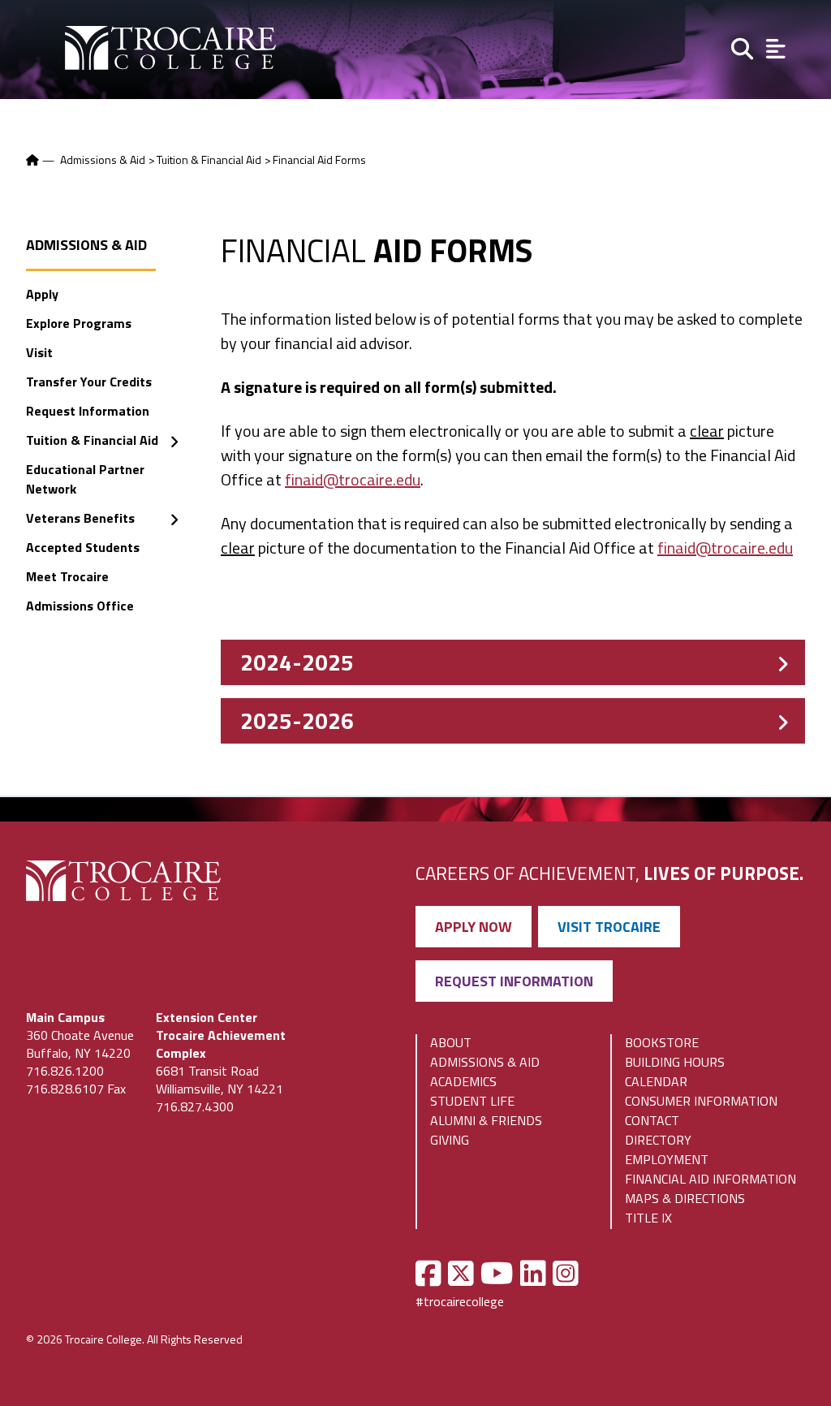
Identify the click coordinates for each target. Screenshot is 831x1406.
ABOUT (450, 1042)
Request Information (87, 411)
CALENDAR (656, 1081)
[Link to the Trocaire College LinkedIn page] (533, 1273)
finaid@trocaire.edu (352, 479)
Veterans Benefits (80, 518)
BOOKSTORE (662, 1042)
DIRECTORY (658, 1139)
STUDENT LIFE (472, 1101)
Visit (39, 352)
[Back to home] (33, 159)
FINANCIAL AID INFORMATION (710, 1178)
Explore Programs (78, 323)
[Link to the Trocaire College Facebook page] (428, 1273)
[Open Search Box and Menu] (740, 47)
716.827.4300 (195, 1106)
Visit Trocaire (609, 927)
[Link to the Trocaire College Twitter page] (461, 1273)
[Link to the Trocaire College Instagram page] (566, 1273)
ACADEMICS (463, 1081)
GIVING (449, 1139)
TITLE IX (648, 1217)
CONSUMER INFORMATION (701, 1101)
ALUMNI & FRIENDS (486, 1120)
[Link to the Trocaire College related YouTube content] (497, 1273)
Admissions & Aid (102, 159)
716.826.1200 (65, 1070)
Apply (42, 294)
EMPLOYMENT (666, 1159)
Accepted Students (83, 547)
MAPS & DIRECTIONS (685, 1198)
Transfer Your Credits (89, 381)
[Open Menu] (776, 47)
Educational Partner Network (85, 478)
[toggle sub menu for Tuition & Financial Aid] (174, 442)
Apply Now (473, 927)
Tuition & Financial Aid (209, 159)
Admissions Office (80, 605)
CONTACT (652, 1120)
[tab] (513, 662)
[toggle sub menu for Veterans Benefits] (174, 520)
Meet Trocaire (67, 576)
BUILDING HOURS (675, 1062)
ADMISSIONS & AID (485, 1062)
